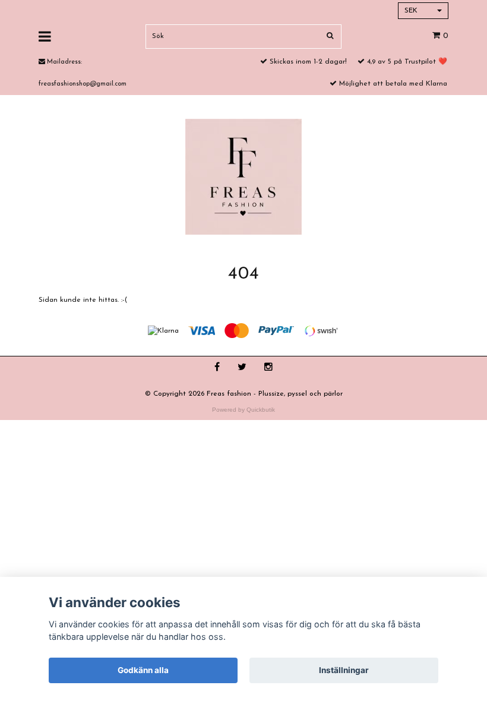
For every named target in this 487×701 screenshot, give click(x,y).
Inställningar (344, 670)
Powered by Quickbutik (243, 409)
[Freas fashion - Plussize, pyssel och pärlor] (243, 176)
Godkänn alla (143, 670)
